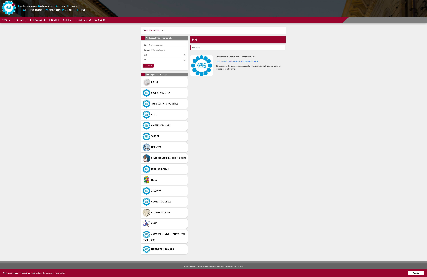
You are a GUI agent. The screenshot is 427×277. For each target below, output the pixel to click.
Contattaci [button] (67, 20)
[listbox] (164, 50)
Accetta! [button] (416, 273)
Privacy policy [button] (59, 273)
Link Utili (156, 30)
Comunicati (40, 20)
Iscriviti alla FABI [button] (84, 20)
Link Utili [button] (55, 20)
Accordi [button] (20, 20)
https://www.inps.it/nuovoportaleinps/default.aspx (237, 61)
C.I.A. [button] (29, 20)
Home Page (147, 30)
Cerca (149, 65)
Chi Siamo (6, 20)
